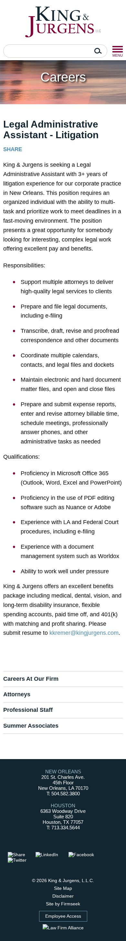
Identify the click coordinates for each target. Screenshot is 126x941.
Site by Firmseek (63, 903)
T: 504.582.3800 (63, 793)
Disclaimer (63, 896)
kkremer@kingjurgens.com (84, 633)
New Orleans (63, 771)
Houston (63, 805)
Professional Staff (28, 710)
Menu (117, 49)
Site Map (63, 888)
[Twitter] (20, 860)
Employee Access (63, 916)
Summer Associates (30, 726)
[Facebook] (84, 854)
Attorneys (16, 694)
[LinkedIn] (50, 854)
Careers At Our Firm (30, 679)
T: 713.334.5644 (63, 827)
